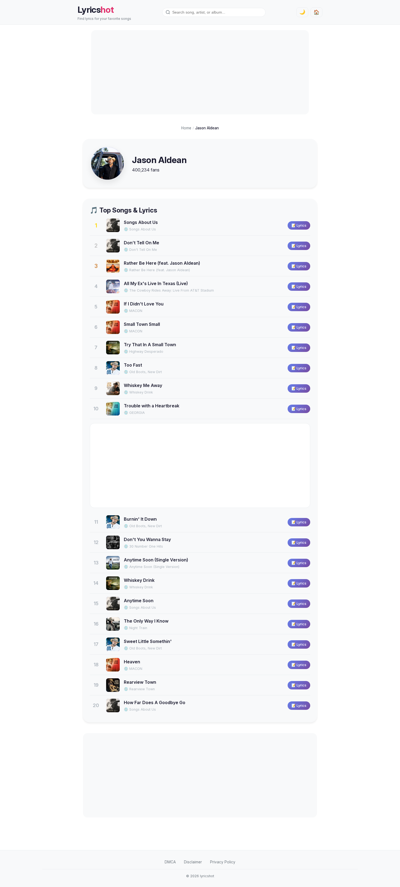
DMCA (170, 862)
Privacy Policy (222, 862)
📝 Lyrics (298, 225)
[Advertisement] (200, 72)
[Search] (167, 12)
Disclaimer (193, 862)
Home (186, 128)
